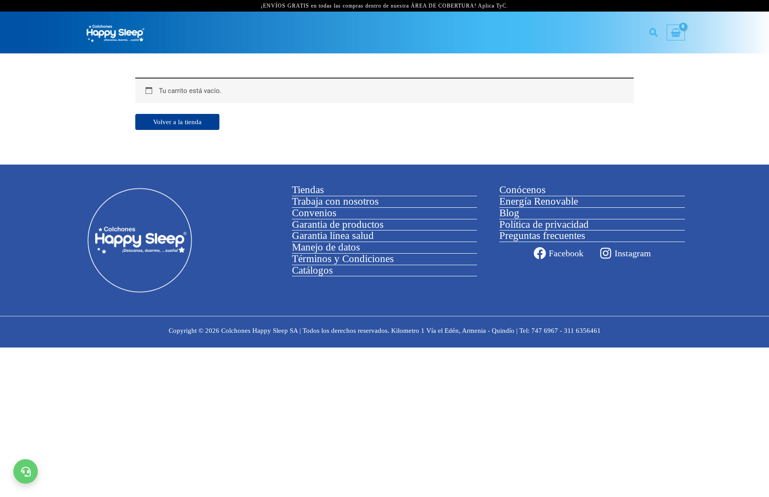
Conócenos (522, 189)
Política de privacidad (544, 224)
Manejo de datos (326, 247)
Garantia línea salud (333, 235)
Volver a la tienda (177, 121)
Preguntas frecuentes (542, 235)
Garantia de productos (338, 224)
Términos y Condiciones (343, 258)
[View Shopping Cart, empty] (676, 32)
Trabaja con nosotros (335, 201)
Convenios (314, 212)
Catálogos (312, 270)
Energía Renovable (538, 201)
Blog (509, 212)
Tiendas (308, 189)
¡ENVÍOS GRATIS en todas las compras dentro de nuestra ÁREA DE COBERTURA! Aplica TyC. (384, 6)
